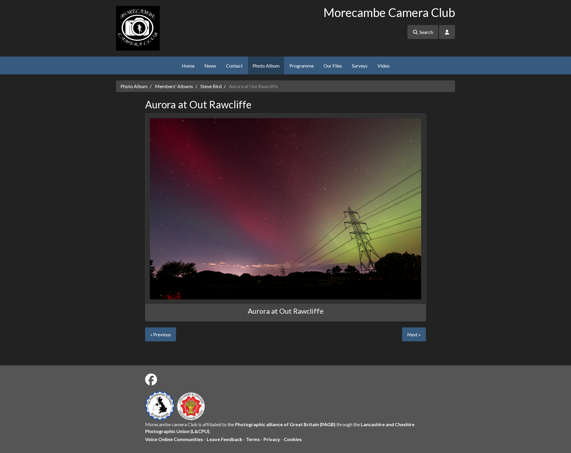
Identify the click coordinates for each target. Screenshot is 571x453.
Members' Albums (174, 86)
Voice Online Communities (174, 439)
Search (425, 32)
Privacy (271, 439)
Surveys (360, 65)
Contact (234, 65)
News (210, 65)
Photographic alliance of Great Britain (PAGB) (285, 424)
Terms (253, 439)
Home (188, 65)
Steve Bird (211, 86)
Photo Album (266, 65)
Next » (414, 334)
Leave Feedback (224, 439)
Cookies (293, 439)
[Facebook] (151, 379)
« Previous (160, 334)
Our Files (333, 65)
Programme (301, 65)
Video (383, 65)
